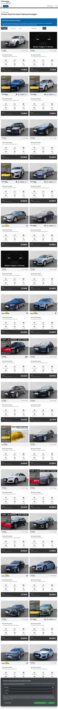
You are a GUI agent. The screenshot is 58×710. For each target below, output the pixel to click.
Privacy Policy (7, 702)
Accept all (51, 702)
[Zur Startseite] (1, 6)
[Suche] (56, 6)
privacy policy (11, 699)
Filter (5, 28)
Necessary (6, 687)
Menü (6, 6)
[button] (24, 28)
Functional (6, 690)
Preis (7, 70)
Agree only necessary (40, 702)
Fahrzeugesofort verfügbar (50, 6)
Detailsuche (13, 28)
